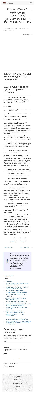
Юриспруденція (17, 383)
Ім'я (5, 341)
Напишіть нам (17, 379)
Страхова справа (13, 28)
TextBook (10, 3)
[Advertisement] (17, 51)
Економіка (17, 386)
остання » (23, 241)
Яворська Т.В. (23, 28)
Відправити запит (9, 366)
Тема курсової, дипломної (11, 358)
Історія (17, 390)
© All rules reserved (17, 376)
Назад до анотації (8, 275)
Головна (6, 28)
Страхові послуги (8, 30)
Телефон (6, 347)
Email (5, 353)
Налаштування (28, 34)
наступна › (13, 241)
